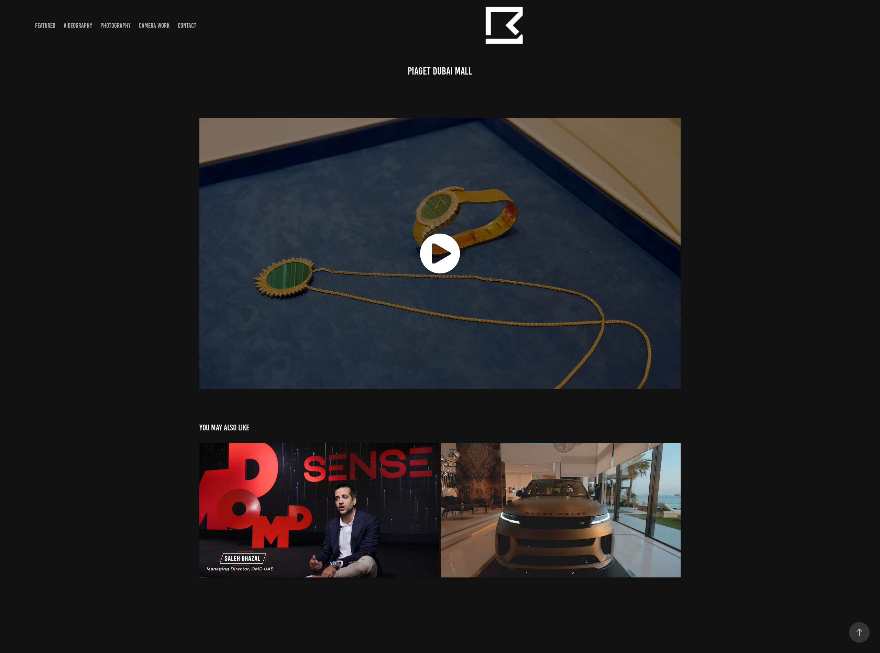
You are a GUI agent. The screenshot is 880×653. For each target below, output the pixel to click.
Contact (187, 25)
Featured (45, 25)
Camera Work (154, 25)
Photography (115, 25)
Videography (78, 25)
